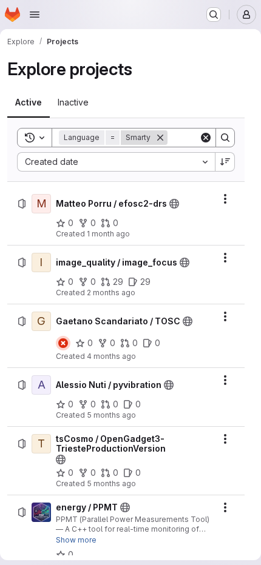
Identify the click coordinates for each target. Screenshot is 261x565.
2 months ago (111, 292)
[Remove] (160, 137)
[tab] (28, 102)
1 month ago (108, 233)
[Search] (225, 137)
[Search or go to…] (213, 14)
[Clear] (205, 137)
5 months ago (111, 415)
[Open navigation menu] (34, 14)
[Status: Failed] (63, 343)
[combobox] (116, 162)
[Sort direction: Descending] (225, 162)
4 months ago (111, 356)
